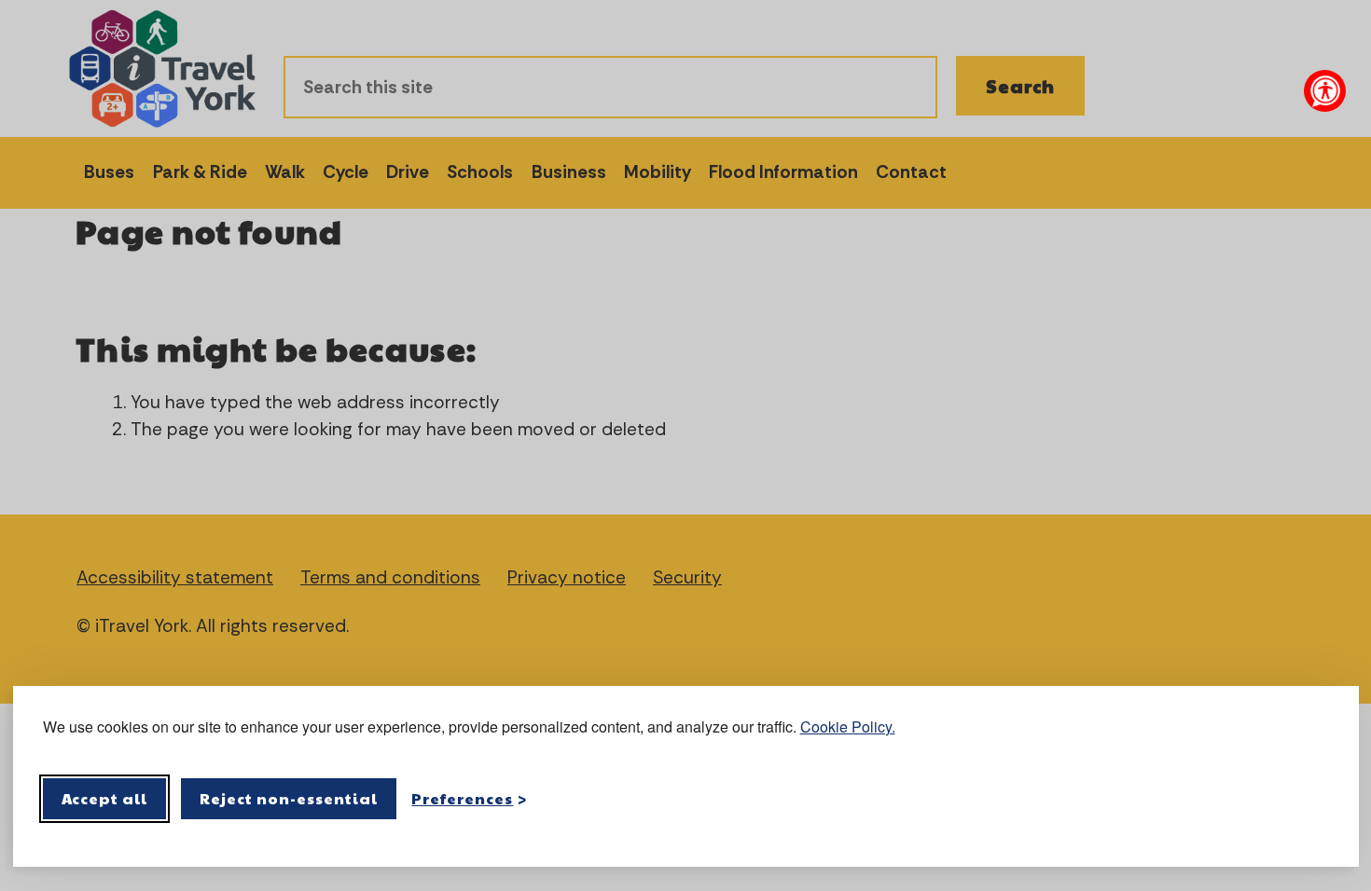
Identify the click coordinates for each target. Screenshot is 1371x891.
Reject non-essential (289, 798)
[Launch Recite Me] (1325, 91)
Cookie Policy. (847, 726)
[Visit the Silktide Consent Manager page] (1318, 799)
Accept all (105, 798)
